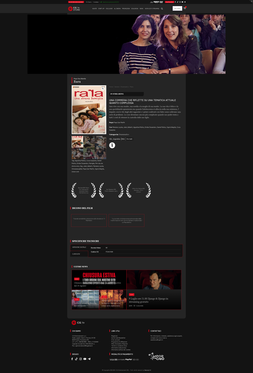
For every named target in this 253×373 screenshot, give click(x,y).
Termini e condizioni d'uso (119, 346)
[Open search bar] (162, 8)
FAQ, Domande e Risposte (119, 344)
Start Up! (101, 8)
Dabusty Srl (147, 370)
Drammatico (125, 87)
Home (111, 87)
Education (134, 8)
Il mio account (115, 340)
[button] (103, 88)
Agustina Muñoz (80, 160)
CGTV (130, 306)
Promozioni (126, 8)
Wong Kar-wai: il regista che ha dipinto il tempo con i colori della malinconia (113, 303)
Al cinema (117, 8)
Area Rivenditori (169, 2)
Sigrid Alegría (99, 169)
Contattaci (96, 2)
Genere (117, 87)
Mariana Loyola (98, 166)
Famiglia (91, 163)
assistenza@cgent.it (157, 340)
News (141, 8)
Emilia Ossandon (82, 163)
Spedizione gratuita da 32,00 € (111, 2)
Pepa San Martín (88, 169)
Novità (94, 8)
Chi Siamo (88, 2)
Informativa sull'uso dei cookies (120, 350)
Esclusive (109, 8)
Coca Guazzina (91, 160)
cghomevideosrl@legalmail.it (84, 346)
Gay (81, 166)
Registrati (114, 336)
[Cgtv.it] (74, 8)
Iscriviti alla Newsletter (118, 338)
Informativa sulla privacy (118, 348)
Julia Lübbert (87, 166)
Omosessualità (77, 169)
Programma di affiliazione (119, 342)
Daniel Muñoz (161, 127)
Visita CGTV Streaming (152, 8)
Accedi (177, 8)
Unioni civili (75, 171)
